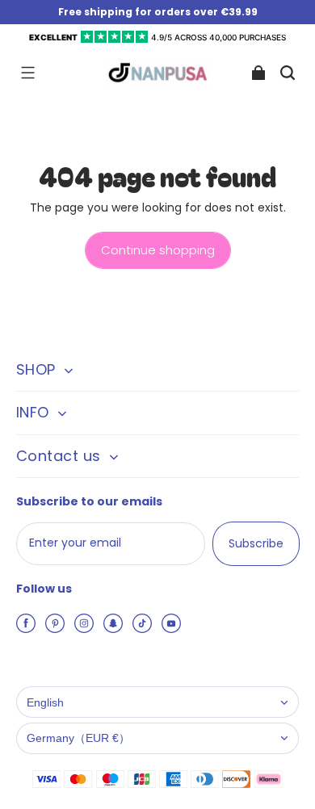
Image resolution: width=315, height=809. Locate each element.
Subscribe (256, 543)
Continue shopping (158, 249)
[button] (27, 72)
